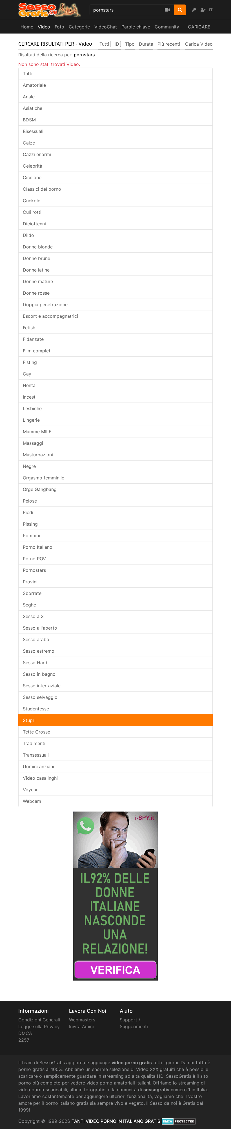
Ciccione (32, 177)
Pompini (31, 535)
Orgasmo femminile (43, 478)
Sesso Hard (35, 662)
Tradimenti (34, 743)
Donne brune (36, 258)
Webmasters (82, 1020)
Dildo (28, 235)
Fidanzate (33, 339)
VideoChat (105, 27)
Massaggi (33, 443)
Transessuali (36, 755)
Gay (27, 374)
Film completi (37, 351)
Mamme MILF (37, 431)
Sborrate (32, 593)
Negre (29, 466)
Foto (59, 27)
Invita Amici (81, 1026)
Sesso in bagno (39, 674)
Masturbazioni (38, 454)
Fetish (29, 327)
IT (211, 9)
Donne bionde (38, 247)
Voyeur (30, 789)
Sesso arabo (36, 639)
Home (27, 27)
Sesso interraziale (42, 685)
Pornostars (34, 570)
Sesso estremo (38, 651)
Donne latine (36, 270)
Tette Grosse (36, 732)
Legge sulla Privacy (39, 1026)
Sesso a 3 (33, 616)
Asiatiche (32, 108)
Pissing (30, 524)
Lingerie (31, 420)
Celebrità (32, 166)
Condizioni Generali (39, 1020)
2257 (23, 1040)
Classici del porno (42, 189)
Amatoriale (34, 85)
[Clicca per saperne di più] (115, 895)
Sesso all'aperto (40, 628)
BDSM (29, 120)
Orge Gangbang (40, 489)
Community (167, 27)
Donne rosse (36, 293)
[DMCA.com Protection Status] (179, 1121)
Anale (29, 96)
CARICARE (199, 27)
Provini (30, 581)
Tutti (27, 73)
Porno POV (34, 558)
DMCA (25, 1033)
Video (44, 27)
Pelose (30, 501)
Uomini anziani (38, 766)
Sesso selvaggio (40, 697)
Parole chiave (135, 27)
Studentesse (36, 709)
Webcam (32, 801)
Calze (29, 143)
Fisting (30, 362)
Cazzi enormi (37, 154)
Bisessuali (33, 131)
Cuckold (32, 200)
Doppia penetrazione (45, 304)
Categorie (79, 27)
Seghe (29, 605)
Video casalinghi (40, 778)
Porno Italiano (37, 547)
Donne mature (38, 281)
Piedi (28, 512)
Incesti (30, 397)
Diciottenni (34, 223)
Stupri (29, 720)
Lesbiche (32, 408)
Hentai (30, 385)
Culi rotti (32, 212)
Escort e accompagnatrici (50, 316)
